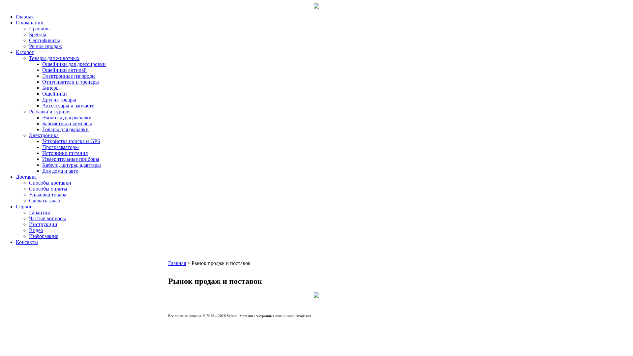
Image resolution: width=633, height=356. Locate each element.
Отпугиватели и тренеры (70, 82)
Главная (25, 16)
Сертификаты (44, 40)
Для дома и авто (60, 171)
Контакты (27, 242)
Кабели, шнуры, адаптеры (71, 165)
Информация (43, 236)
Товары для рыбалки (65, 129)
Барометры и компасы (67, 123)
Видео (36, 230)
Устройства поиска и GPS (71, 141)
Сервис (24, 206)
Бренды (37, 34)
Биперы (51, 88)
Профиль (39, 28)
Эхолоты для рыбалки (67, 117)
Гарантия (39, 212)
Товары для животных (54, 58)
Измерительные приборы (70, 159)
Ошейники (54, 94)
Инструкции (43, 224)
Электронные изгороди (68, 76)
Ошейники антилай (64, 70)
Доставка (26, 177)
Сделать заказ (44, 200)
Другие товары (59, 100)
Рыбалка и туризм (49, 111)
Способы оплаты (48, 189)
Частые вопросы (47, 218)
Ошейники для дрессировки (74, 64)
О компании (30, 22)
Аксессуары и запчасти (68, 105)
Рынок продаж (45, 46)
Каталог (25, 52)
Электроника (44, 135)
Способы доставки (50, 183)
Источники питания (65, 153)
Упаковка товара (47, 194)
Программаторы (60, 147)
